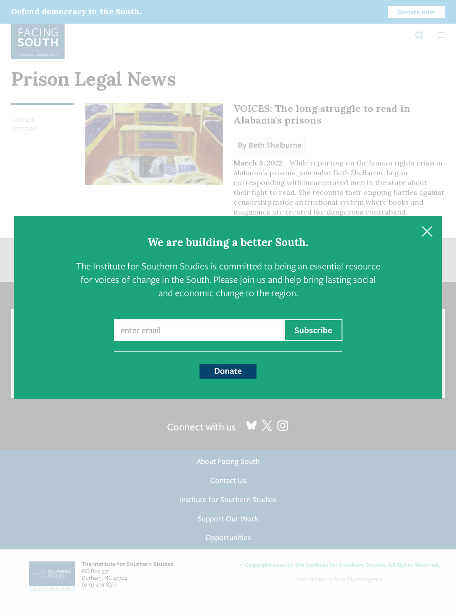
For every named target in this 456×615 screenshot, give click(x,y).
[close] (427, 231)
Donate (228, 370)
